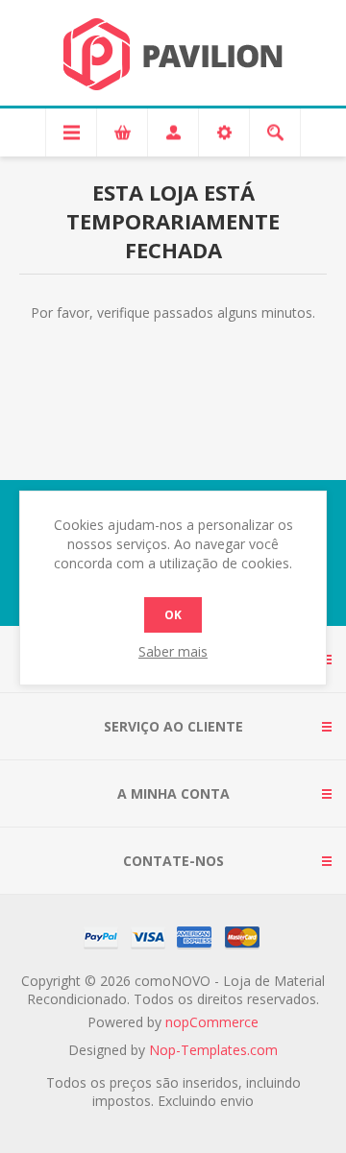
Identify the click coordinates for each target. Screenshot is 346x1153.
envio (237, 1101)
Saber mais (173, 651)
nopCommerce (212, 1022)
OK (173, 615)
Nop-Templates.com (213, 1050)
